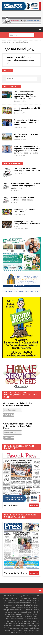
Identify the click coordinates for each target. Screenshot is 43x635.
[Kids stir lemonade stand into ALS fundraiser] (7, 110)
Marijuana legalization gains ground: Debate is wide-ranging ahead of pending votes (25, 185)
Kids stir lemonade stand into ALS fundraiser (27, 109)
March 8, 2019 (20, 214)
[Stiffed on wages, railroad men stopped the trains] (7, 136)
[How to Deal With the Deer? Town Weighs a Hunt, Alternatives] (7, 172)
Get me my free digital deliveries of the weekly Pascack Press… (17, 404)
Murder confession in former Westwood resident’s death (22, 198)
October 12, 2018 (21, 173)
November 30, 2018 (19, 190)
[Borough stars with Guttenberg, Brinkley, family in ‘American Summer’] (7, 122)
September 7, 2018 (21, 228)
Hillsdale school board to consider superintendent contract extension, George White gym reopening (25, 95)
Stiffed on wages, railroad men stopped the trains (26, 135)
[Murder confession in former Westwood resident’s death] (5, 200)
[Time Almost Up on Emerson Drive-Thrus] (7, 212)
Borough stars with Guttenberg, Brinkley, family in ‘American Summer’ (26, 122)
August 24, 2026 (20, 101)
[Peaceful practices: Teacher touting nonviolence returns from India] (7, 224)
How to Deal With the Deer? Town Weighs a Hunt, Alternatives (27, 169)
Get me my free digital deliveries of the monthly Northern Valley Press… (17, 426)
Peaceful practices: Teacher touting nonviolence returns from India (27, 223)
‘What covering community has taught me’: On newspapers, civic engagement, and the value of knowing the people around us (27, 149)
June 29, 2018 (17, 202)
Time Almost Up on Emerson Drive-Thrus (25, 210)
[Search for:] (21, 35)
